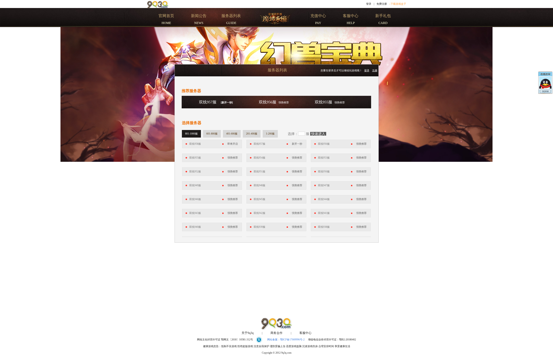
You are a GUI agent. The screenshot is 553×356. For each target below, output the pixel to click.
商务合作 (276, 333)
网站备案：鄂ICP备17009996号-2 (286, 339)
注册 (374, 70)
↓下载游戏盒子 (397, 3)
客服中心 (305, 333)
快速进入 (318, 134)
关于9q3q (248, 333)
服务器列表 (277, 70)
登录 (368, 3)
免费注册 (382, 3)
